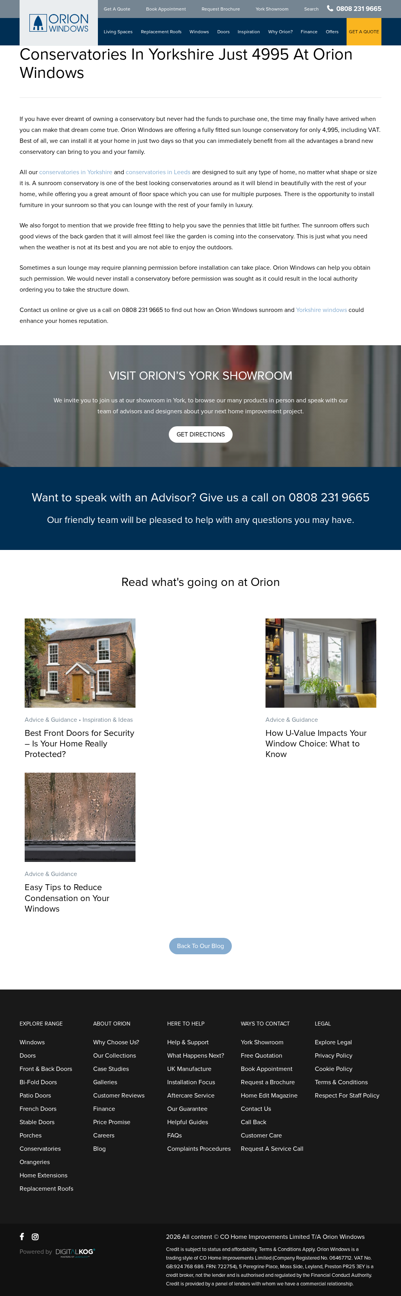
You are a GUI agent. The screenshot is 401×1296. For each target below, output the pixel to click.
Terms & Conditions (341, 1082)
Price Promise (111, 1122)
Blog (99, 1149)
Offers (332, 31)
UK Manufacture (189, 1069)
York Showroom (272, 9)
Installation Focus (191, 1082)
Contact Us (256, 1109)
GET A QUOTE (364, 31)
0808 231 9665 (358, 9)
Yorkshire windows (321, 310)
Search (311, 9)
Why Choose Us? (116, 1042)
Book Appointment (166, 9)
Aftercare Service (191, 1096)
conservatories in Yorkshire (75, 172)
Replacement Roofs (161, 31)
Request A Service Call (272, 1149)
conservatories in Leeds (158, 172)
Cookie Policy (333, 1069)
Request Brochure (221, 9)
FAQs (174, 1135)
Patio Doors (35, 1096)
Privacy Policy (333, 1056)
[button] (201, 434)
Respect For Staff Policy (347, 1096)
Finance (309, 31)
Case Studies (111, 1069)
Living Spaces (118, 31)
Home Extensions (43, 1175)
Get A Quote (117, 9)
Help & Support (188, 1042)
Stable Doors (37, 1122)
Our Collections (114, 1056)
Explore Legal (333, 1042)
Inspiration (249, 31)
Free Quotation (261, 1056)
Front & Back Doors (46, 1069)
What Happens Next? (195, 1056)
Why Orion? (280, 31)
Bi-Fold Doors (38, 1082)
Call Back (253, 1122)
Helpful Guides (187, 1122)
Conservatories (40, 1149)
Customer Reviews (119, 1096)
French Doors (38, 1109)
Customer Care (261, 1135)
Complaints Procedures (199, 1149)
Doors (223, 31)
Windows (199, 31)
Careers (103, 1135)
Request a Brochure (268, 1082)
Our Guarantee (187, 1109)
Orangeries (35, 1162)
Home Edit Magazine (269, 1096)
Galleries (105, 1082)
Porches (31, 1135)
